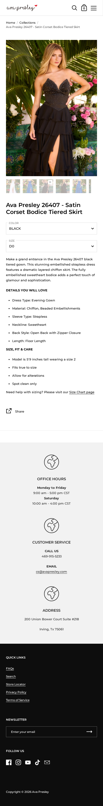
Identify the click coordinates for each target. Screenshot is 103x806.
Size (12, 240)
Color (14, 223)
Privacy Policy (16, 692)
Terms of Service (17, 700)
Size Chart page (81, 392)
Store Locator (16, 684)
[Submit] (89, 731)
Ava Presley (40, 792)
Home (10, 22)
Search (11, 676)
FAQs (10, 668)
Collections (27, 22)
